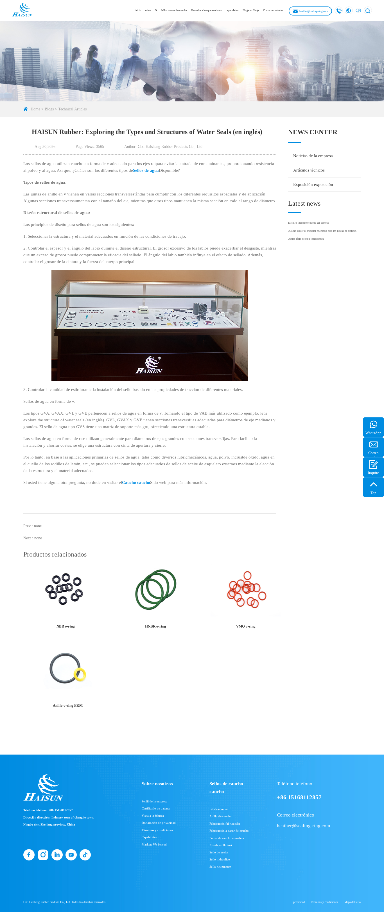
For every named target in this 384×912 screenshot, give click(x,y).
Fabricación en (219, 809)
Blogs (49, 109)
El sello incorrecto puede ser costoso (308, 222)
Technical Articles (72, 109)
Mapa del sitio (352, 902)
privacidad (299, 902)
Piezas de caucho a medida (226, 838)
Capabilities (149, 837)
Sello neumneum (220, 866)
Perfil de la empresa (154, 801)
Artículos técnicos (309, 170)
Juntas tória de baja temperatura (306, 238)
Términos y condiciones (157, 830)
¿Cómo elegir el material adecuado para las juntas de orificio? (322, 230)
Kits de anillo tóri (220, 845)
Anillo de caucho (220, 816)
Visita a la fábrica (153, 815)
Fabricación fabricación (224, 823)
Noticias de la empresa (313, 156)
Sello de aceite (218, 852)
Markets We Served (154, 844)
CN (358, 10)
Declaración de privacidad (159, 822)
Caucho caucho (136, 482)
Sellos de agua (146, 170)
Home (35, 109)
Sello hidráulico (219, 859)
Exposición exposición (313, 184)
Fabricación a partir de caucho (229, 830)
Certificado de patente (156, 808)
